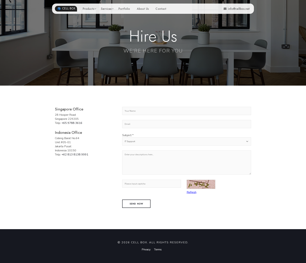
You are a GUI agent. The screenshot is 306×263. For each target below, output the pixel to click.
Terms (158, 249)
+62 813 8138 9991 (74, 154)
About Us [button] (143, 9)
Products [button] (88, 9)
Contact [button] (160, 9)
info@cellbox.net (239, 9)
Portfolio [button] (124, 9)
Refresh (191, 192)
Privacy (146, 249)
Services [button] (106, 9)
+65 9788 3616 (71, 123)
